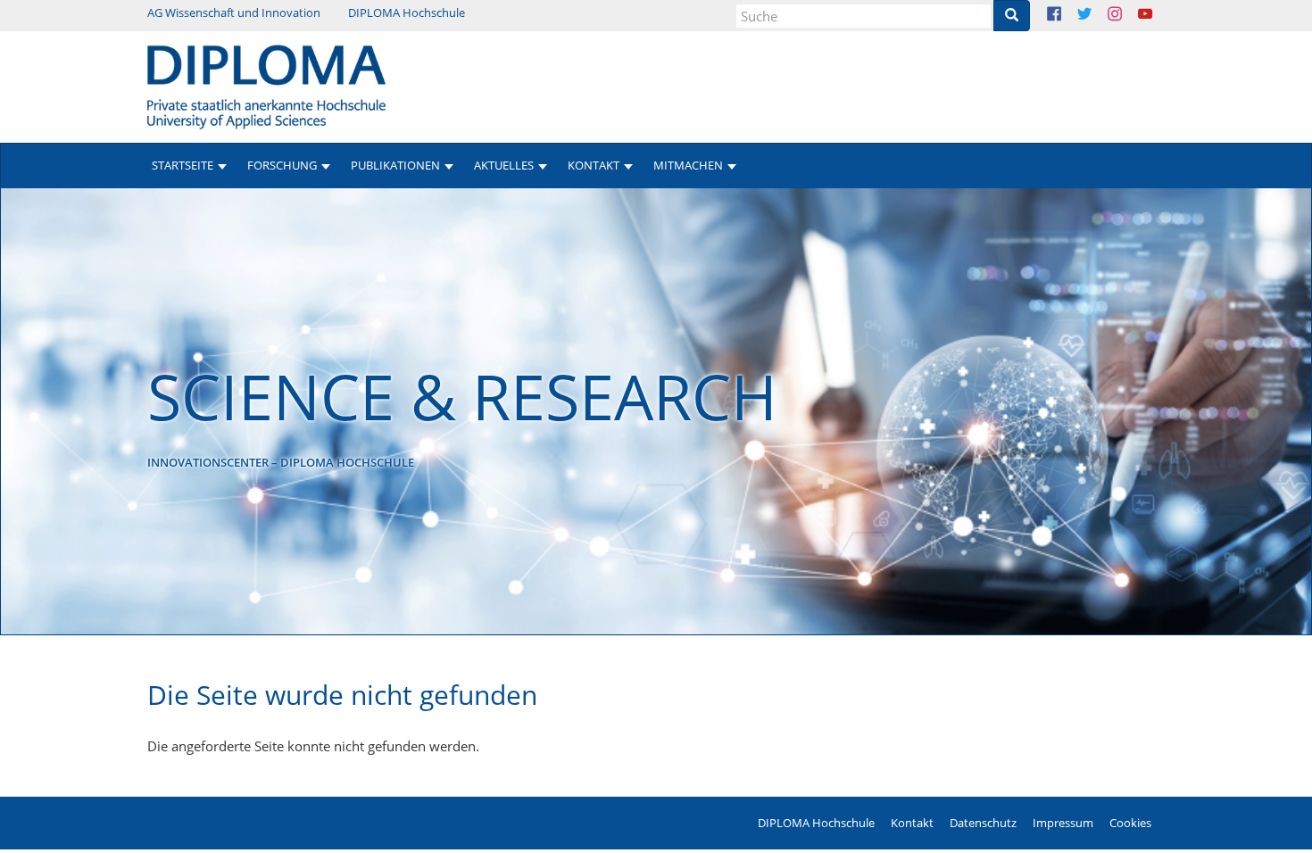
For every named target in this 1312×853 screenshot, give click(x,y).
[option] (656, 411)
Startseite (182, 165)
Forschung (282, 165)
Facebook (1068, 15)
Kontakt (912, 823)
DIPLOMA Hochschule (406, 12)
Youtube (1159, 15)
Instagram (1128, 15)
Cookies (1130, 823)
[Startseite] (266, 86)
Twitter (1098, 15)
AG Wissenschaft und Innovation (233, 12)
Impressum (1063, 823)
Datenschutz (983, 823)
